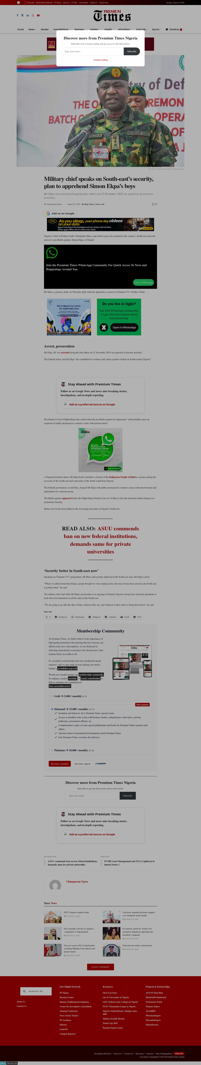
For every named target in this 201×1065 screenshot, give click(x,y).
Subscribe (131, 51)
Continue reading (100, 59)
